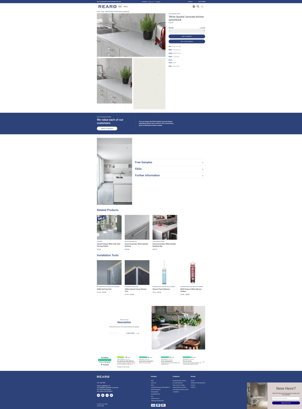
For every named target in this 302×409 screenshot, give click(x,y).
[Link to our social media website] (98, 395)
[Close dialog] (300, 384)
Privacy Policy (155, 398)
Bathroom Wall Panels (179, 380)
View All (193, 387)
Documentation (155, 394)
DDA (103, 405)
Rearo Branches (155, 389)
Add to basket (187, 36)
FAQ (152, 396)
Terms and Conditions (157, 400)
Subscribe (130, 333)
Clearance (176, 392)
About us (153, 383)
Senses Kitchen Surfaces (198, 383)
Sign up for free (286, 403)
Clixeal (193, 385)
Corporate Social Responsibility (160, 387)
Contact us (190, 1)
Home (98, 11)
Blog (152, 385)
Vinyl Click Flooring (179, 385)
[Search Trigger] (198, 6)
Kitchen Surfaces (178, 383)
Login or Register (202, 1)
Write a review (107, 129)
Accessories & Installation (180, 389)
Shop (102, 11)
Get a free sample (187, 41)
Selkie (192, 380)
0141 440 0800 (101, 383)
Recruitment (154, 392)
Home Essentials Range (174, 13)
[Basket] (202, 6)
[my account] (194, 6)
